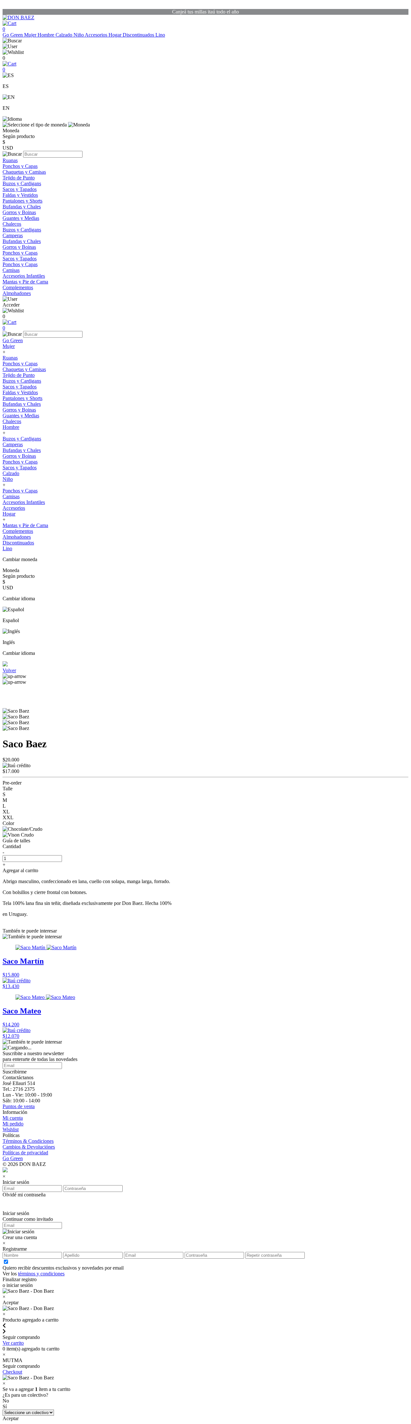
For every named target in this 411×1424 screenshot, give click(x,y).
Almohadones (17, 293)
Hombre (47, 35)
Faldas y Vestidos (20, 195)
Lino (160, 35)
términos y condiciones (41, 1273)
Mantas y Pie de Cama (25, 281)
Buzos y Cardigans (22, 183)
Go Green (13, 35)
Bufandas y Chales (22, 206)
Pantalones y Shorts (22, 201)
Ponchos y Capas (20, 166)
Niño (79, 35)
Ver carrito (13, 1343)
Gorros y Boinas (19, 212)
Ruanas (10, 160)
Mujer (31, 35)
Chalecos (12, 224)
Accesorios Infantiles (24, 276)
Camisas (11, 270)
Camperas (13, 235)
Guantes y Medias (21, 218)
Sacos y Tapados (20, 189)
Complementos (18, 287)
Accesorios (97, 35)
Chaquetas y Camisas (24, 172)
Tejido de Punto (19, 177)
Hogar (116, 35)
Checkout (12, 1372)
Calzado (65, 35)
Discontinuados (139, 35)
